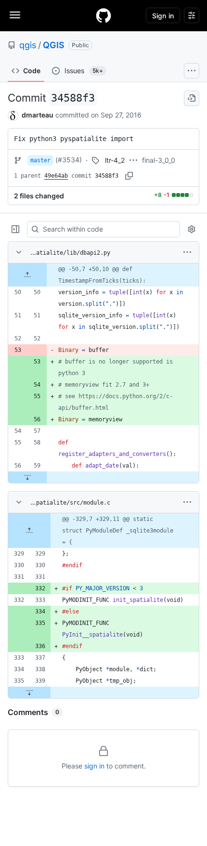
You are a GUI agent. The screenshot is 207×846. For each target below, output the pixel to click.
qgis (27, 45)
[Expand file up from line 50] (27, 274)
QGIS (54, 45)
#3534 (68, 160)
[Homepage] (103, 15)
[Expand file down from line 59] (27, 477)
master (40, 160)
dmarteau (37, 115)
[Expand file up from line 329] (29, 530)
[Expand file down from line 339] (29, 692)
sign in (94, 766)
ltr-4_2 (115, 160)
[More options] (187, 252)
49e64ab (56, 175)
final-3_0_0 (158, 160)
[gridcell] (103, 274)
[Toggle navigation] (15, 15)
